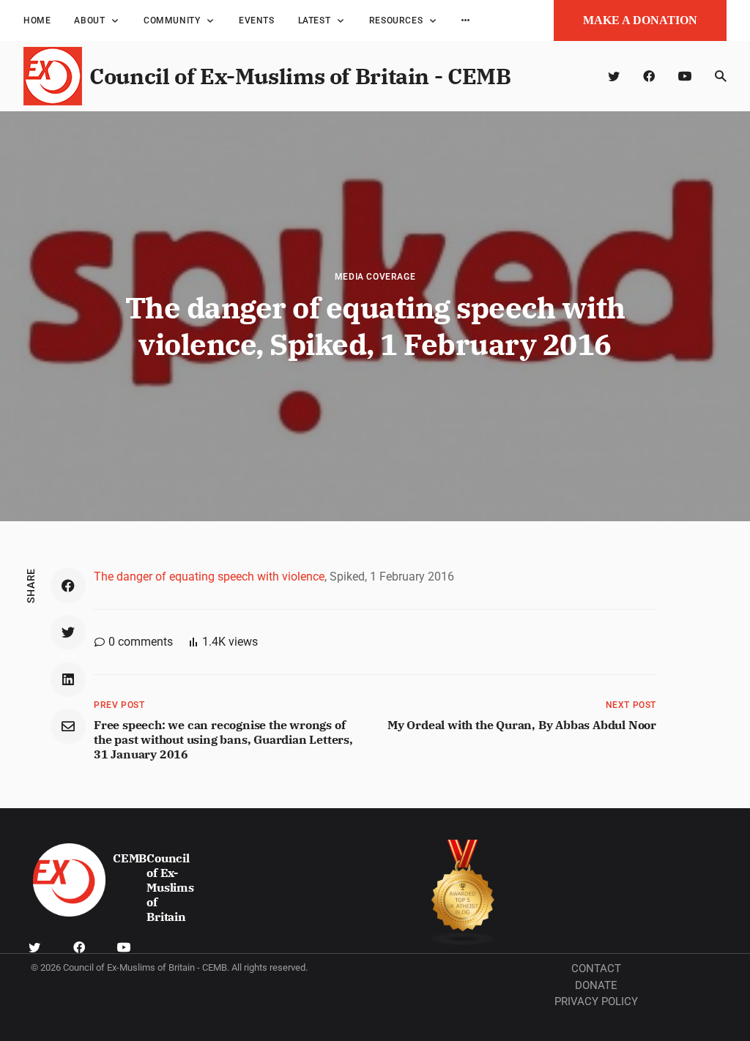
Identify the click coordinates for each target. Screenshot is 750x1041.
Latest (314, 20)
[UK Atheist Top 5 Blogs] (463, 893)
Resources (396, 20)
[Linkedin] (68, 679)
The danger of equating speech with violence (209, 576)
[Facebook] (649, 76)
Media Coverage (375, 277)
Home (37, 20)
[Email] (68, 726)
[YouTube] (684, 76)
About (89, 20)
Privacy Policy (596, 1001)
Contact (596, 968)
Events (257, 20)
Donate (596, 985)
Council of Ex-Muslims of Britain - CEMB (299, 75)
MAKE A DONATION (640, 20)
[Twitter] (614, 76)
